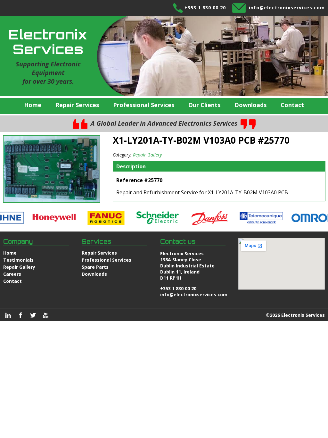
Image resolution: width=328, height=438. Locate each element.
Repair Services (77, 105)
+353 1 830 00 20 (205, 7)
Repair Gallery (147, 155)
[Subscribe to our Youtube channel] (45, 315)
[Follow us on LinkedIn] (8, 315)
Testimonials (18, 260)
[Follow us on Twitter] (33, 315)
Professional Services (143, 105)
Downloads (250, 105)
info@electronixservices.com (287, 7)
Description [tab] (131, 166)
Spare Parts (95, 267)
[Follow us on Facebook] (20, 315)
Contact (292, 105)
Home (32, 105)
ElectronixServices (48, 41)
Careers (12, 274)
